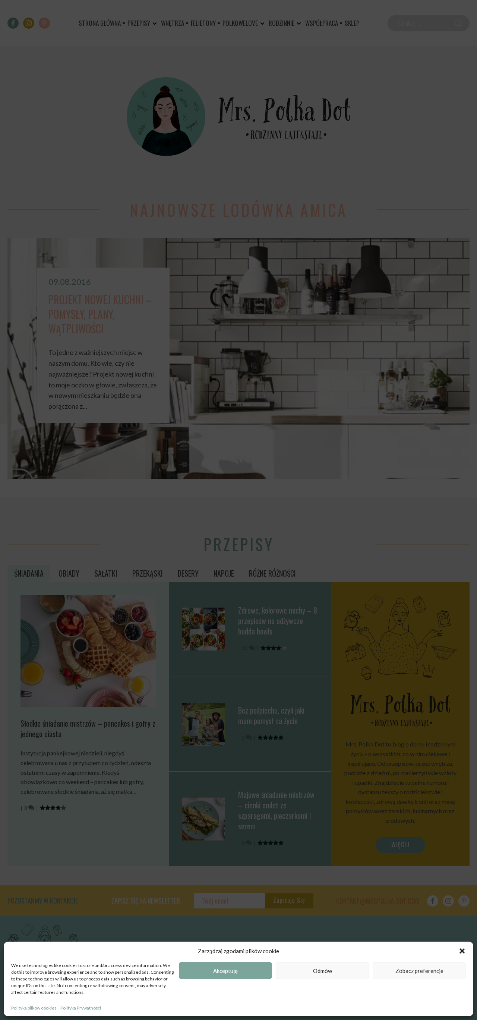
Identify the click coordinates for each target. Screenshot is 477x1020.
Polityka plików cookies (34, 1008)
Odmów (322, 970)
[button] (462, 951)
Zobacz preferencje (419, 970)
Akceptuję (225, 970)
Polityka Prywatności (80, 1008)
